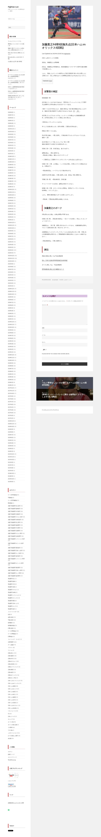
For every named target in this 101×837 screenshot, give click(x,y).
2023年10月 (11, 195)
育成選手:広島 (11, 587)
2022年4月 (10, 244)
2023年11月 (11, 192)
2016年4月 (10, 443)
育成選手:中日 (11, 584)
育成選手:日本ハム (12, 603)
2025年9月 (10, 134)
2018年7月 (10, 368)
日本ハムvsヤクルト (13, 705)
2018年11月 (11, 357)
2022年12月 (11, 222)
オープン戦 (10, 722)
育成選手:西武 (11, 600)
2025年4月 (10, 148)
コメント (45, 305)
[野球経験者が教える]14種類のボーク (53, 269)
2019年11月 (11, 324)
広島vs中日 (10, 658)
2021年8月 (10, 266)
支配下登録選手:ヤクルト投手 (15, 517)
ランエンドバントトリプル (14, 41)
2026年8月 (10, 112)
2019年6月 (10, 338)
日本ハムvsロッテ (12, 689)
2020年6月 (10, 305)
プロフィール (11, 19)
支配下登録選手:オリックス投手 (16, 543)
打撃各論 (10, 636)
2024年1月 (10, 186)
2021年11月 (11, 258)
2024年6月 (10, 173)
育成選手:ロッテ (12, 606)
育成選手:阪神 (11, 581)
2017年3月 (10, 412)
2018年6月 (10, 371)
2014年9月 (10, 476)
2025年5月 (10, 145)
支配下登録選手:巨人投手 (14, 506)
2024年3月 (10, 181)
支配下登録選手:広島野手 (14, 530)
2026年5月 (10, 120)
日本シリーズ (11, 716)
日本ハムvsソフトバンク (14, 680)
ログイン (10, 751)
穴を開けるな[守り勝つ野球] (15, 61)
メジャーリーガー (12, 611)
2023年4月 (10, 211)
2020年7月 (10, 302)
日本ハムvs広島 (12, 702)
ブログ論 (10, 730)
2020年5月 (10, 308)
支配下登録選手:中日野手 (14, 528)
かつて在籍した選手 (13, 735)
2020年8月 (10, 299)
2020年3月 (10, 313)
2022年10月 (11, 228)
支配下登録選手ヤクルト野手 (15, 533)
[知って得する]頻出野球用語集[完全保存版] (54, 260)
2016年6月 (10, 437)
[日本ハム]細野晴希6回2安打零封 (16, 87)
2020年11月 (11, 291)
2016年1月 (10, 451)
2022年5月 (10, 242)
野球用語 (10, 503)
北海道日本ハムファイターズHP (16, 803)
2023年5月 (10, 208)
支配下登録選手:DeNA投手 (14, 519)
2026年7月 (10, 115)
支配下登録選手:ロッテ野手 (14, 573)
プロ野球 (10, 727)
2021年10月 (11, 261)
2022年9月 (10, 231)
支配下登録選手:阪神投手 (14, 508)
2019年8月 (10, 333)
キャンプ (10, 719)
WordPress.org (12, 760)
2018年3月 (10, 379)
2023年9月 (10, 197)
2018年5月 (10, 374)
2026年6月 (10, 118)
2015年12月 (11, 454)
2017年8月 (10, 399)
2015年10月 (11, 459)
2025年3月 (10, 151)
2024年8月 (10, 167)
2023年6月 (10, 206)
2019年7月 (10, 335)
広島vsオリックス (12, 675)
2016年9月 (10, 429)
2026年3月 (10, 126)
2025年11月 (11, 129)
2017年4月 (10, 410)
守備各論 (10, 497)
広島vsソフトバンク (13, 667)
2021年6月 (10, 272)
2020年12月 (11, 288)
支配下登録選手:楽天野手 (14, 576)
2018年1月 (10, 385)
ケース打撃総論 (12, 633)
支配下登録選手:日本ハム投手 (15, 550)
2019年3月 (10, 346)
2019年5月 (10, 341)
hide (50, 81)
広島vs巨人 (10, 653)
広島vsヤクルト (12, 661)
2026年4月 (10, 123)
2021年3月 (10, 280)
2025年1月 (10, 153)
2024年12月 (11, 156)
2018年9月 (10, 363)
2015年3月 (10, 470)
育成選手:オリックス (13, 598)
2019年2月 (10, 349)
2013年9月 (10, 481)
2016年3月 (10, 446)
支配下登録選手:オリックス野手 (16, 563)
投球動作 (10, 622)
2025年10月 (11, 131)
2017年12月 (11, 388)
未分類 (9, 738)
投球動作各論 (11, 625)
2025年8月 (10, 137)
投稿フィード (11, 754)
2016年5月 (10, 440)
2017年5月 (10, 407)
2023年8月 (10, 200)
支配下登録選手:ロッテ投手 (14, 553)
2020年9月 (10, 297)
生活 (9, 614)
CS (8, 713)
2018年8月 (10, 366)
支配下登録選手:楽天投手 (14, 556)
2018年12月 (11, 355)
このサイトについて (13, 733)
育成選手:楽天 (11, 609)
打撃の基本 (10, 628)
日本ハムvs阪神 (12, 697)
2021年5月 (10, 275)
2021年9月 (10, 264)
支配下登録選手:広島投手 (14, 514)
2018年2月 (10, 382)
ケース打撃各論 (12, 631)
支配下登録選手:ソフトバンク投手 (16, 539)
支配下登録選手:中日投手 (14, 511)
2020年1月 (10, 319)
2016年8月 (10, 432)
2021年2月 (10, 283)
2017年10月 (11, 393)
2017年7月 (10, 401)
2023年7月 (10, 203)
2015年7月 (10, 465)
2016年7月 (10, 434)
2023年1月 (10, 219)
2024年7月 (10, 170)
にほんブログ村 (12, 786)
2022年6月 (10, 239)
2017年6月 (10, 404)
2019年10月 (11, 327)
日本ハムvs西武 (12, 686)
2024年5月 (10, 175)
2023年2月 (10, 217)
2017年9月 (10, 396)
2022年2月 (10, 250)
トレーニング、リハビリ (14, 639)
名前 (43, 328)
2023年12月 (11, 189)
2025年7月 (10, 140)
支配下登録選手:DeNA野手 (14, 536)
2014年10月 (11, 473)
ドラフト (10, 647)
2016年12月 (11, 421)
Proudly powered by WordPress (50, 410)
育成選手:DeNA (12, 592)
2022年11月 (11, 225)
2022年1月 (10, 253)
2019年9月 (10, 330)
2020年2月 (10, 316)
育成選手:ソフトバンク (13, 595)
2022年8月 (10, 233)
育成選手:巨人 (11, 578)
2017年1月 (10, 418)
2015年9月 (10, 462)
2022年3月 (10, 247)
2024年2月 (10, 184)
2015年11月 (11, 457)
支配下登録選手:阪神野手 (14, 525)
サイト (43, 342)
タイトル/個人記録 (12, 724)
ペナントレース (12, 711)
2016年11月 (11, 423)
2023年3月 (10, 214)
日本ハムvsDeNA (12, 708)
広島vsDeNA (11, 664)
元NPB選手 (11, 642)
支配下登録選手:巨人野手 (14, 522)
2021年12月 (11, 255)
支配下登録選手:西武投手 (14, 547)
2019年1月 (10, 352)
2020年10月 (11, 294)
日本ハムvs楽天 (12, 691)
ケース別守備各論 (12, 495)
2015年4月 (10, 468)
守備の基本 (10, 620)
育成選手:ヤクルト (12, 589)
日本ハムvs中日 (12, 700)
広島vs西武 (10, 669)
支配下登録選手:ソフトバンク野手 (16, 559)
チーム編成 (10, 645)
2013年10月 (11, 479)
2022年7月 (10, 236)
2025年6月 (10, 142)
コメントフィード (12, 757)
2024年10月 (11, 162)
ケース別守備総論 (12, 500)
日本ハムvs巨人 (12, 694)
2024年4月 (10, 178)
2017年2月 (10, 415)
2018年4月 (10, 377)
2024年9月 (10, 164)
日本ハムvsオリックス (13, 683)
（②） (78, 111)
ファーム (10, 650)
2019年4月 (10, 344)
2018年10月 (11, 360)
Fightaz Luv (13, 7)
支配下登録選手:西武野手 (14, 567)
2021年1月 (10, 286)
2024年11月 (11, 159)
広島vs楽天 (10, 672)
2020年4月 (10, 310)
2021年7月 (10, 269)
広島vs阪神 (10, 656)
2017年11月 (11, 390)
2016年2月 (10, 448)
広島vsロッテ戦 (12, 678)
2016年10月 (11, 426)
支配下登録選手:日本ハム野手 (15, 570)
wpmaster (67, 54)
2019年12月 (11, 321)
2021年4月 (10, 277)
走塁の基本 (10, 617)
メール (43, 335)
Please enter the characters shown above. (56, 354)
